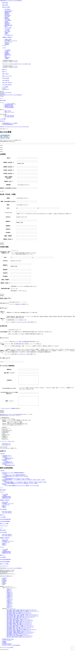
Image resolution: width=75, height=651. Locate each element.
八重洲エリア (10, 602)
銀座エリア (9, 590)
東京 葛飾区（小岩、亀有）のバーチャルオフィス (17, 634)
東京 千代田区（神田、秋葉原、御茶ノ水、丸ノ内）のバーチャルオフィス (22, 615)
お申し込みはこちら (6, 443)
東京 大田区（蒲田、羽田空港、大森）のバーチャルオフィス (20, 620)
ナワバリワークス (4, 525)
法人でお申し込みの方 (7, 84)
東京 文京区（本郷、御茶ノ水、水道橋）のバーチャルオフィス (20, 625)
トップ (1, 98)
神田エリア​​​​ (9, 601)
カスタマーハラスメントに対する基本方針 (11, 645)
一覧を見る (2, 453)
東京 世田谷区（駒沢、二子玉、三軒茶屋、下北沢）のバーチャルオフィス (22, 614)
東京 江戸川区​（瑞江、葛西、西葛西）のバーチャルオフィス (20, 635)
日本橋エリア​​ (10, 599)
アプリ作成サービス (9, 35)
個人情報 (18, 345)
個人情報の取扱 (25, 341)
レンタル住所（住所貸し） (10, 103)
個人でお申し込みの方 (7, 82)
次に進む (2, 191)
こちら (25, 290)
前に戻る (2, 295)
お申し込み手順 (5, 78)
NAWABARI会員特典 (9, 107)
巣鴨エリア (9, 597)
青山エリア (9, 591)
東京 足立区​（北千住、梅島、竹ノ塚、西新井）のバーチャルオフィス (21, 629)
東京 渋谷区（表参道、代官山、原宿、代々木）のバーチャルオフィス (21, 609)
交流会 (6, 33)
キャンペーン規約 (17, 341)
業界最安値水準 (8, 11)
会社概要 (4, 642)
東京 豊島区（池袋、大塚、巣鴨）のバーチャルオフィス (19, 628)
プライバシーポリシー (6, 408)
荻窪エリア (9, 607)
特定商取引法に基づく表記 (8, 639)
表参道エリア (10, 592)
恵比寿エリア (10, 593)
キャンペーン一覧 (25, 354)
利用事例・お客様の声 (7, 37)
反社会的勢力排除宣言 (7, 643)
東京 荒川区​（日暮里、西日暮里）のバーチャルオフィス (19, 630)
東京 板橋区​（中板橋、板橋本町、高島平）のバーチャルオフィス (20, 631)
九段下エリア (10, 606)
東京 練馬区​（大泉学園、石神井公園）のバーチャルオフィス (20, 633)
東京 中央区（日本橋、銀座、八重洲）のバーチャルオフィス (20, 619)
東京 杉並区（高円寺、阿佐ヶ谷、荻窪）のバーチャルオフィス (20, 627)
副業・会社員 (5, 502)
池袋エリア (9, 588)
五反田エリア (10, 595)
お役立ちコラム (5, 89)
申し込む (9, 92)
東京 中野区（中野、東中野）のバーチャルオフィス (18, 618)
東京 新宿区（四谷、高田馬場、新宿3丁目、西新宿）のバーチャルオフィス (23, 611)
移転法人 (4, 507)
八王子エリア (10, 598)
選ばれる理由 (5, 2)
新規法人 (4, 505)
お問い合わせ (3, 575)
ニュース (4, 88)
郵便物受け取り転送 (9, 106)
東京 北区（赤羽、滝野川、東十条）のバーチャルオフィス (19, 636)
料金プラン (4, 69)
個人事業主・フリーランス (8, 503)
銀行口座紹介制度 (8, 25)
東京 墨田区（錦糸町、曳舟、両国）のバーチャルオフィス (19, 623)
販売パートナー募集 (4, 523)
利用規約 (13, 408)
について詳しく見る (20, 126)
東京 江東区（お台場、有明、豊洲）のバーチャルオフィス (19, 624)
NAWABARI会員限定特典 (5, 519)
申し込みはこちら (4, 92)
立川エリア (9, 604)
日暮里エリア (10, 596)
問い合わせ (2, 121)
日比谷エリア (10, 603)
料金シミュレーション (7, 75)
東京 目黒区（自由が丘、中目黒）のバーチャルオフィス (19, 612)
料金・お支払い (5, 73)
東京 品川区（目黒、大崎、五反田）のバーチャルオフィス (19, 613)
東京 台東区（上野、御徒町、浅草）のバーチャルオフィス (19, 622)
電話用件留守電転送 (9, 104)
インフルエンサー (6, 504)
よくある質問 (5, 86)
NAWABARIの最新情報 (5, 521)
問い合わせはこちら (6, 444)
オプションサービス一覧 (24, 322)
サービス (4, 45)
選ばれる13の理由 (6, 7)
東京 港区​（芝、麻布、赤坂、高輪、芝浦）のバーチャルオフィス (20, 617)
